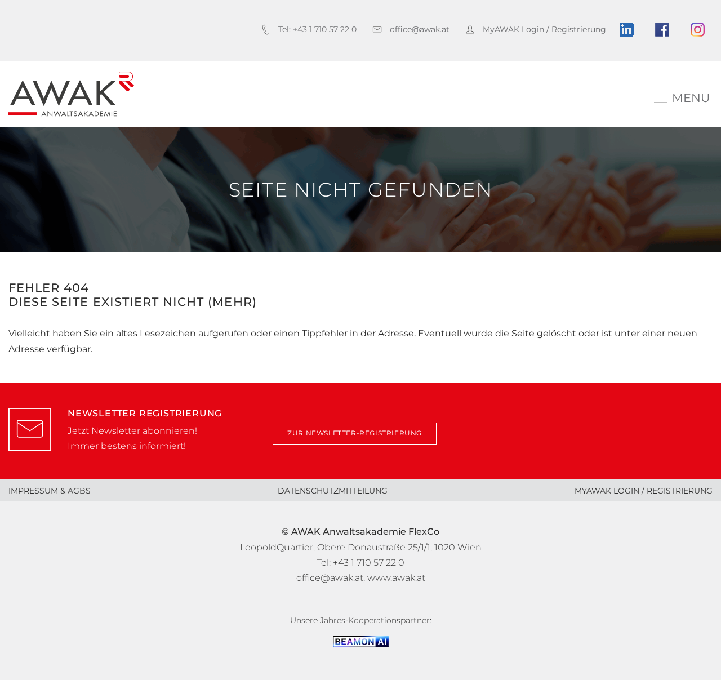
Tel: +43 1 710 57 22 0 (360, 562)
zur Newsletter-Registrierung (354, 433)
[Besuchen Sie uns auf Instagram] (702, 30)
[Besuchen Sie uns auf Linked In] (631, 30)
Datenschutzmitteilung (333, 491)
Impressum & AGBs (49, 491)
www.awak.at (396, 577)
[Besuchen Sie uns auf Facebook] (666, 30)
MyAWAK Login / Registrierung (644, 491)
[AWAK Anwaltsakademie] (71, 94)
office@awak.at (329, 577)
